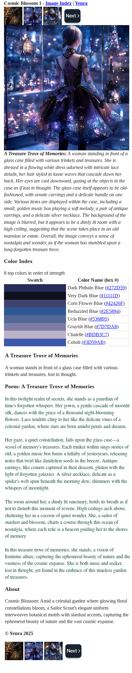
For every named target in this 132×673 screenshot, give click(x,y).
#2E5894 (110, 311)
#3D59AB (93, 342)
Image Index (58, 3)
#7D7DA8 (106, 326)
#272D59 (116, 287)
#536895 (98, 318)
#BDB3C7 (96, 334)
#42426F (114, 303)
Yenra (81, 3)
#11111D (109, 295)
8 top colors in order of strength (34, 273)
